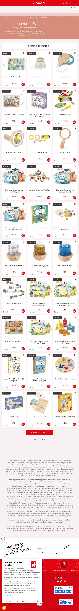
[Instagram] (61, 581)
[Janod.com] (39, 2)
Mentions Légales (56, 608)
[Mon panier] (76, 3)
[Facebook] (55, 581)
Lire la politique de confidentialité (12, 595)
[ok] (66, 547)
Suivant (42, 439)
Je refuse (8, 601)
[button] (4, 607)
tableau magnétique (52, 473)
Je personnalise (22, 601)
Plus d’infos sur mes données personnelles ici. (52, 553)
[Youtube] (58, 581)
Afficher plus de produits (39, 432)
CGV (48, 608)
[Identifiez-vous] (69, 3)
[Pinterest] (64, 581)
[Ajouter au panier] (23, 84)
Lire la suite (26, 35)
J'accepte (36, 601)
